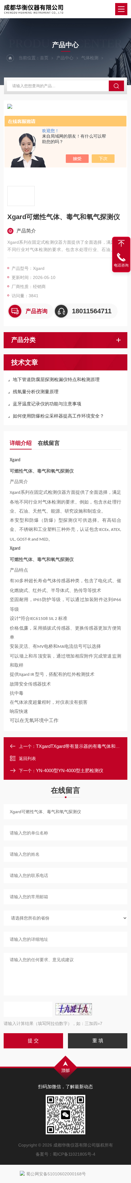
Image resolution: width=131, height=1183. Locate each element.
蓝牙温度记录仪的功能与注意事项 (47, 403)
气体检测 (89, 57)
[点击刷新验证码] (73, 1009)
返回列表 (27, 758)
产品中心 (64, 57)
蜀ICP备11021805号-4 (74, 1154)
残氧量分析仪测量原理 (35, 391)
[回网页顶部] (121, 243)
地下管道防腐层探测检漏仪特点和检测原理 (56, 379)
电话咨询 (121, 265)
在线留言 (49, 443)
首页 (44, 57)
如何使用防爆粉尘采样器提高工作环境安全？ (58, 415)
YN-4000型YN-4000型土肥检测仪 (69, 770)
